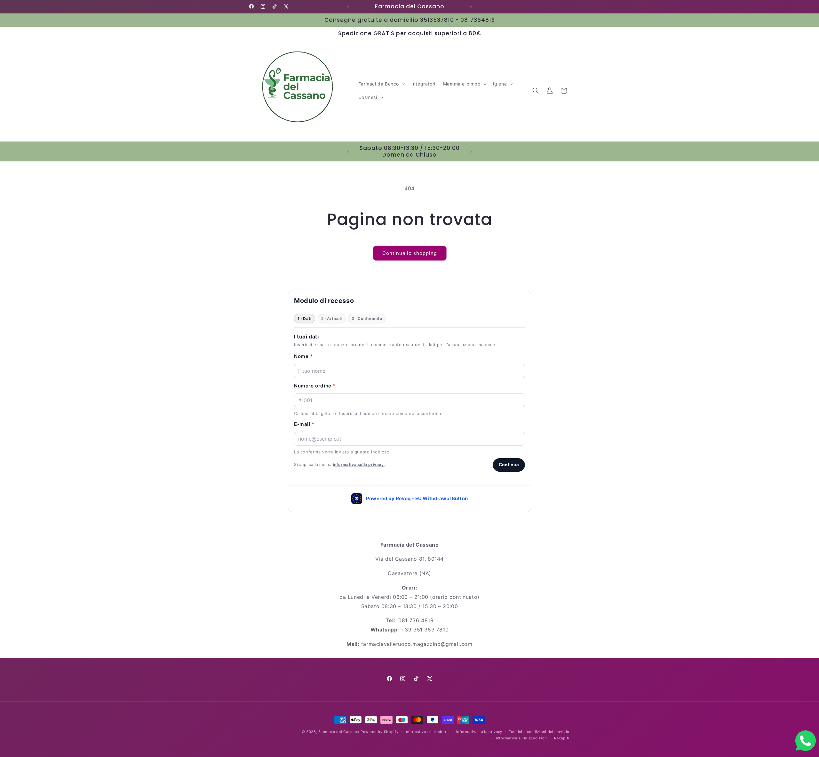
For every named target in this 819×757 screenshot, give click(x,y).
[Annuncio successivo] (471, 6)
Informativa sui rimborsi (427, 731)
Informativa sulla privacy (479, 731)
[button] (381, 84)
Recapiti (561, 738)
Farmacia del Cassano (338, 731)
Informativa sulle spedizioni (522, 738)
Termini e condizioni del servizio (539, 731)
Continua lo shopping (409, 253)
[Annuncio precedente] (348, 6)
